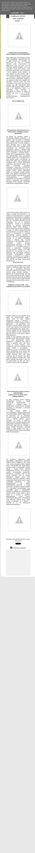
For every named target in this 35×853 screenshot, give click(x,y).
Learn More (15, 13)
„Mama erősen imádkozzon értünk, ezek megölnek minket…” (18, 17)
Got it (22, 13)
